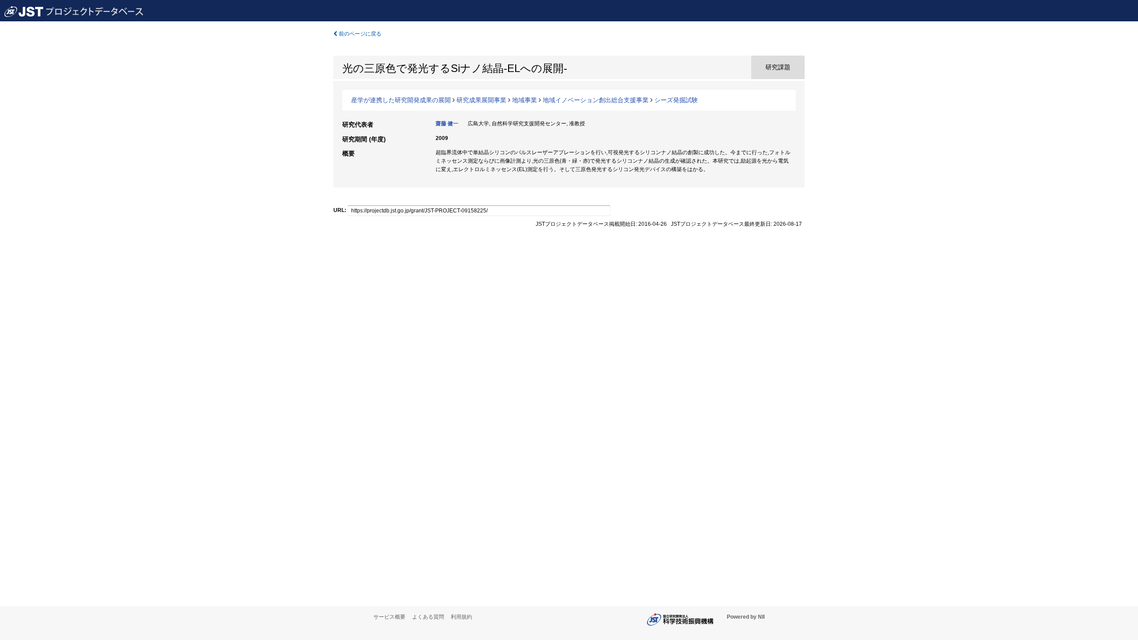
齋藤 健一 (447, 123)
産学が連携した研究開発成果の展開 (401, 100)
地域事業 (524, 100)
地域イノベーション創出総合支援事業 (596, 100)
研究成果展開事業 (481, 100)
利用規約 (461, 617)
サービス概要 (389, 617)
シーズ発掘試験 (676, 100)
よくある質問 (428, 617)
